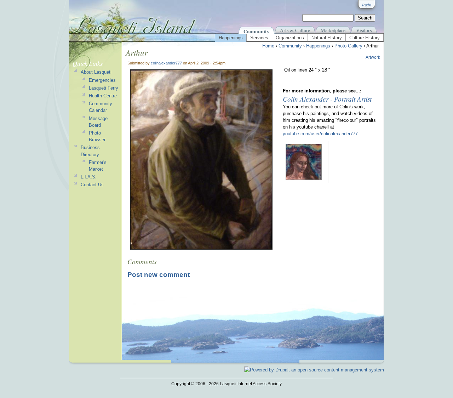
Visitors (364, 30)
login (366, 4)
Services (259, 37)
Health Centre (103, 95)
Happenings (231, 37)
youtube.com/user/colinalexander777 (320, 133)
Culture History (364, 37)
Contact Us (92, 184)
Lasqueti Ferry (103, 88)
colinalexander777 (166, 63)
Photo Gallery (348, 46)
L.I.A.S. (89, 177)
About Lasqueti (96, 72)
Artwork (373, 57)
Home (268, 46)
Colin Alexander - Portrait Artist (327, 98)
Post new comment (158, 274)
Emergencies (102, 80)
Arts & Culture (295, 30)
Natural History (326, 37)
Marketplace (333, 30)
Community (256, 31)
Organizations (290, 37)
